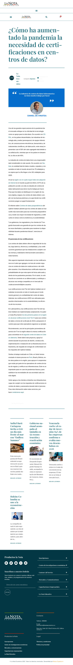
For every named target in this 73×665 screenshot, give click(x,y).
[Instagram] (21, 563)
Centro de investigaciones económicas (52, 565)
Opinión (32, 79)
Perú (30, 357)
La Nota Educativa (45, 594)
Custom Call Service (46, 572)
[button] (36, 10)
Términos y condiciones (43, 641)
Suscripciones (44, 558)
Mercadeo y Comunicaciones (49, 580)
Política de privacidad (42, 644)
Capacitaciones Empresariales (49, 587)
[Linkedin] (25, 563)
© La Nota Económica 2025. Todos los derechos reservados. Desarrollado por (36, 661)
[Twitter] (11, 563)
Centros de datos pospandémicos (31, 205)
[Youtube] (16, 563)
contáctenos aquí (18, 392)
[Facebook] (6, 563)
